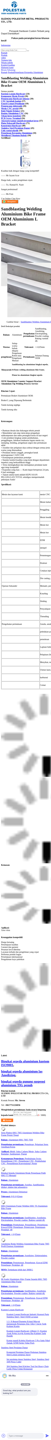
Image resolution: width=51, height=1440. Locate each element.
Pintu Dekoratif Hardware (13, 123)
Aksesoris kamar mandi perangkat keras (20, 121)
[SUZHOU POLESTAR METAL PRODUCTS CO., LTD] (14, 14)
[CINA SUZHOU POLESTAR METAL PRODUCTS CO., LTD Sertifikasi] (25, 153)
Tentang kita (6, 60)
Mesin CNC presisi (9, 108)
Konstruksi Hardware (11, 125)
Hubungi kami (7, 67)
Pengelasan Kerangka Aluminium (28, 72)
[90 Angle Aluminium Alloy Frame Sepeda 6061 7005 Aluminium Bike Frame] (3, 1277)
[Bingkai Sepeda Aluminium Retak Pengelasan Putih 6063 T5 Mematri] (3, 1170)
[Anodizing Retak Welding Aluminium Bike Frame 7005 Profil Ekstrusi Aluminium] (3, 1241)
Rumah (4, 53)
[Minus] (47, 1375)
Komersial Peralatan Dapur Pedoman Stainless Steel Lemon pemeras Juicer (26, 1353)
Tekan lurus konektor (11, 116)
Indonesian (5, 45)
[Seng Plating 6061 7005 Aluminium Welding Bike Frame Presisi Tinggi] (3, 1130)
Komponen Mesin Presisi (12, 96)
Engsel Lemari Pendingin (12, 103)
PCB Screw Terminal (11, 118)
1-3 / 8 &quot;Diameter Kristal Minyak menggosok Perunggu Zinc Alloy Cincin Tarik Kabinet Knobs (26, 1324)
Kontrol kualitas (8, 65)
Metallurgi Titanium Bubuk (14, 135)
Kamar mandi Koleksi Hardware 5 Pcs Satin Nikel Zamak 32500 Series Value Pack (28, 1341)
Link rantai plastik (9, 130)
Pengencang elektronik (11, 106)
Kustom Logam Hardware (13, 94)
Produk (4, 55)
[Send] (47, 1436)
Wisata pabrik (7, 62)
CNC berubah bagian (11, 101)
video (3, 58)
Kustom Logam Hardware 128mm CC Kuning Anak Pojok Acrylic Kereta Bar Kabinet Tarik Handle (27, 1333)
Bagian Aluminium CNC (12, 113)
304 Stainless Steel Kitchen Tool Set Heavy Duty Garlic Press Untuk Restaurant (28, 1367)
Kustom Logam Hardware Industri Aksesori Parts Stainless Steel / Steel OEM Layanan (28, 1315)
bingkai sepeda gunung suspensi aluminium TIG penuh (23, 1083)
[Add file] (3, 1436)
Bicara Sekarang (8, 70)
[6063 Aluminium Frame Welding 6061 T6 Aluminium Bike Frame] (3, 1203)
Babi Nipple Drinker (10, 111)
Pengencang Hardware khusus (15, 99)
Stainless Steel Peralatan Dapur (15, 128)
